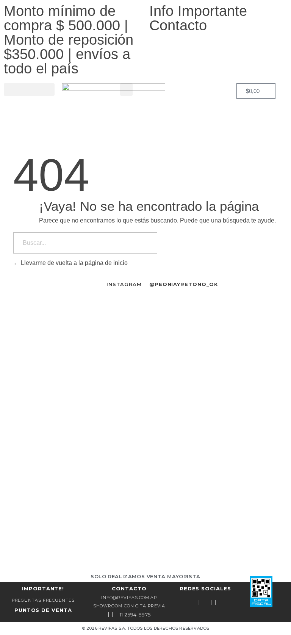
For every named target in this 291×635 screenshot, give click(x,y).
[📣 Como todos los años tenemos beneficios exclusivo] (75, 385)
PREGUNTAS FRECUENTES (43, 600)
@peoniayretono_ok (183, 284)
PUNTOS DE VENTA (43, 610)
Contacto (178, 25)
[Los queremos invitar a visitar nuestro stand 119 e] (216, 399)
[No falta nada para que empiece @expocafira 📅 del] (75, 498)
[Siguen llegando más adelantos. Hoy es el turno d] (216, 517)
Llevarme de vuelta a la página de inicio (73, 263)
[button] (29, 89)
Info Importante (198, 11)
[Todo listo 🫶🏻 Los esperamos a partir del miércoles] (216, 308)
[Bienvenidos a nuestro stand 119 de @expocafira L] (75, 308)
